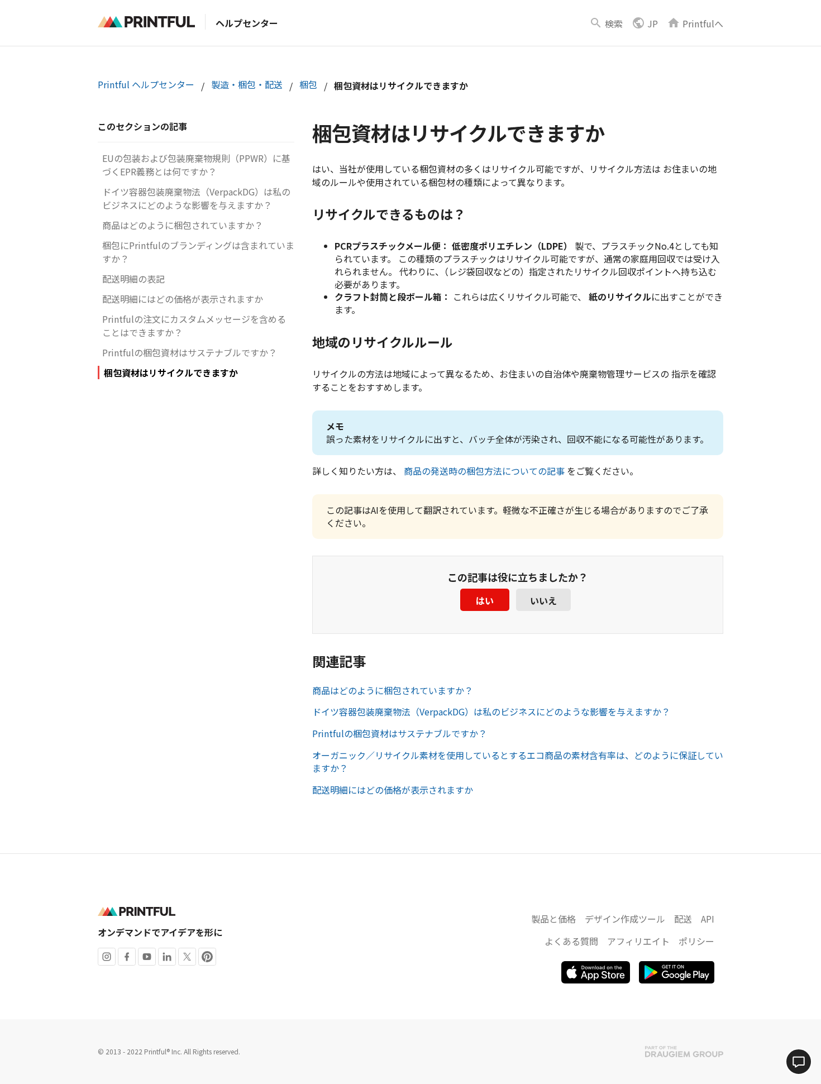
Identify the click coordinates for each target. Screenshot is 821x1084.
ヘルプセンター (247, 23)
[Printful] (146, 21)
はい (485, 600)
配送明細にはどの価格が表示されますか (182, 298)
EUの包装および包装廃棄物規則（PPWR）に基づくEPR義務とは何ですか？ (196, 164)
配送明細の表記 (133, 278)
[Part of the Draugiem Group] (684, 1051)
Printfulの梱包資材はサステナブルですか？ (189, 352)
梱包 (308, 84)
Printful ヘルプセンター (146, 84)
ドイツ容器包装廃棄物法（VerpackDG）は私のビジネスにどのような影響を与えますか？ (196, 198)
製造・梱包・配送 (247, 84)
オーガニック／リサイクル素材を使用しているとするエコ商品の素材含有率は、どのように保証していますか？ (517, 761)
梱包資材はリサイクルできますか (171, 372)
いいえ (543, 600)
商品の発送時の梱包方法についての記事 (484, 470)
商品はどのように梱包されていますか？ (182, 225)
